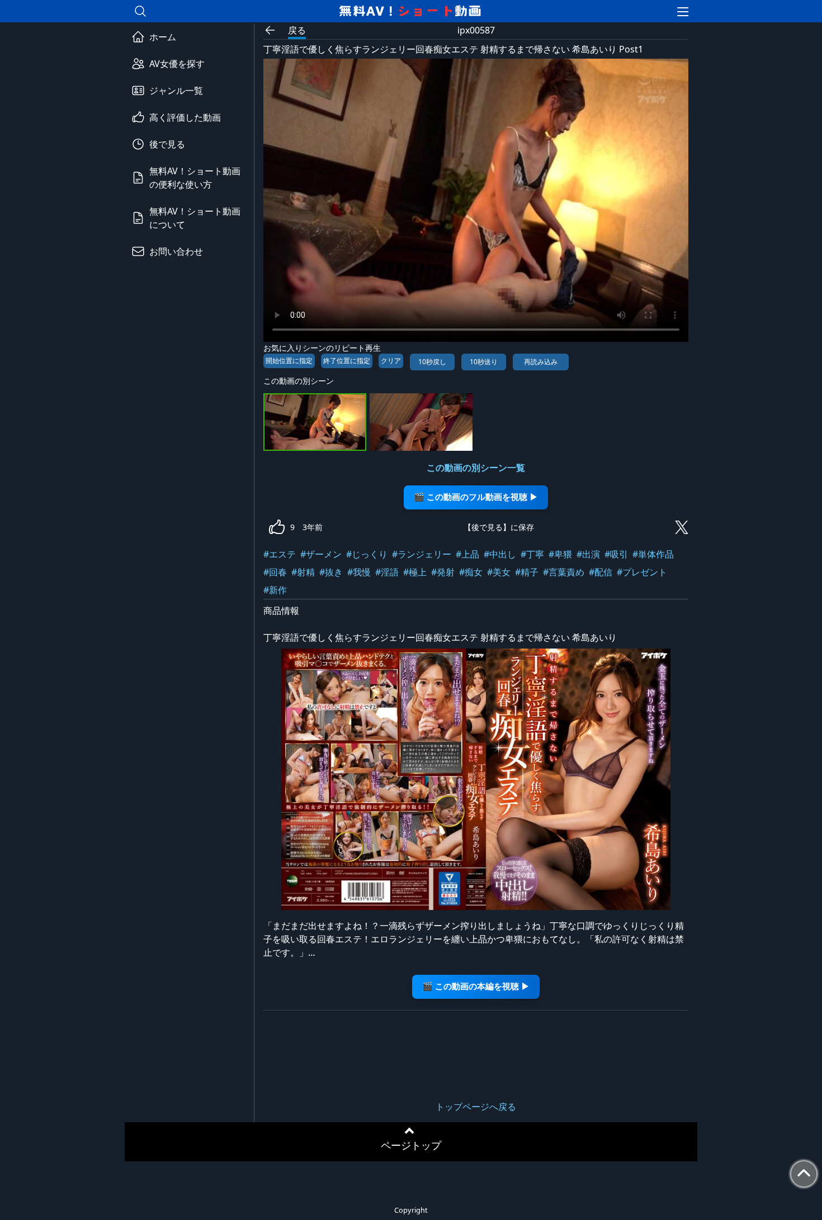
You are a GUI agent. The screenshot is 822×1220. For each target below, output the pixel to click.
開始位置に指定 (289, 360)
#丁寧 (532, 554)
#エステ (279, 554)
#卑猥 (560, 554)
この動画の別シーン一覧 (476, 467)
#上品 (467, 554)
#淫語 (387, 572)
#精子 (526, 572)
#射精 (303, 572)
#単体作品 (653, 554)
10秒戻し (432, 361)
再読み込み (541, 361)
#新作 (275, 589)
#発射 (443, 572)
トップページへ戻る (476, 1106)
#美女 (499, 572)
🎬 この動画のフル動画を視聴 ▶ (476, 497)
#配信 (600, 572)
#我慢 (359, 572)
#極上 (415, 572)
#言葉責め (563, 572)
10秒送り (484, 361)
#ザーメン (321, 554)
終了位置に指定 (346, 360)
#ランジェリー (421, 554)
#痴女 (471, 572)
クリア (391, 360)
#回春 (275, 572)
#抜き (331, 572)
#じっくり (367, 554)
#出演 (588, 554)
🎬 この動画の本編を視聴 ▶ (476, 986)
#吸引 (616, 554)
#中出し (500, 554)
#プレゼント (642, 572)
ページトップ (411, 1145)
